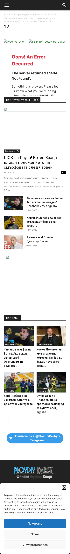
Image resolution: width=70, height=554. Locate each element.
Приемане (35, 523)
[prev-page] (6, 420)
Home (7, 14)
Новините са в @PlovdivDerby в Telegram (37, 438)
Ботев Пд (9, 344)
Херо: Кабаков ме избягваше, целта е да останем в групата (18, 399)
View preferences (35, 545)
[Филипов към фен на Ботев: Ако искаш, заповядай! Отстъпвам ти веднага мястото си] (13, 203)
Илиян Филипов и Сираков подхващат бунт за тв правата (43, 221)
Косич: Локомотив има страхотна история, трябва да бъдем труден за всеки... (49, 357)
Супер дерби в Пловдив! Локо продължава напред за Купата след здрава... (50, 404)
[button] (64, 488)
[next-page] (12, 420)
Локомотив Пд (12, 151)
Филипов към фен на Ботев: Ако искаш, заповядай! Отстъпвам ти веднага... (44, 202)
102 (63, 172)
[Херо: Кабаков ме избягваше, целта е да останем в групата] (19, 382)
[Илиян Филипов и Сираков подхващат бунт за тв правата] (13, 222)
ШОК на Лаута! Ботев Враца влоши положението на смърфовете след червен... (30, 162)
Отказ (35, 534)
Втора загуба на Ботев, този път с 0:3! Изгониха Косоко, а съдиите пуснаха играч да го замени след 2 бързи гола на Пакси (31, 18)
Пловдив (42, 390)
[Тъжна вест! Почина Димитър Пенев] (13, 242)
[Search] (64, 5)
